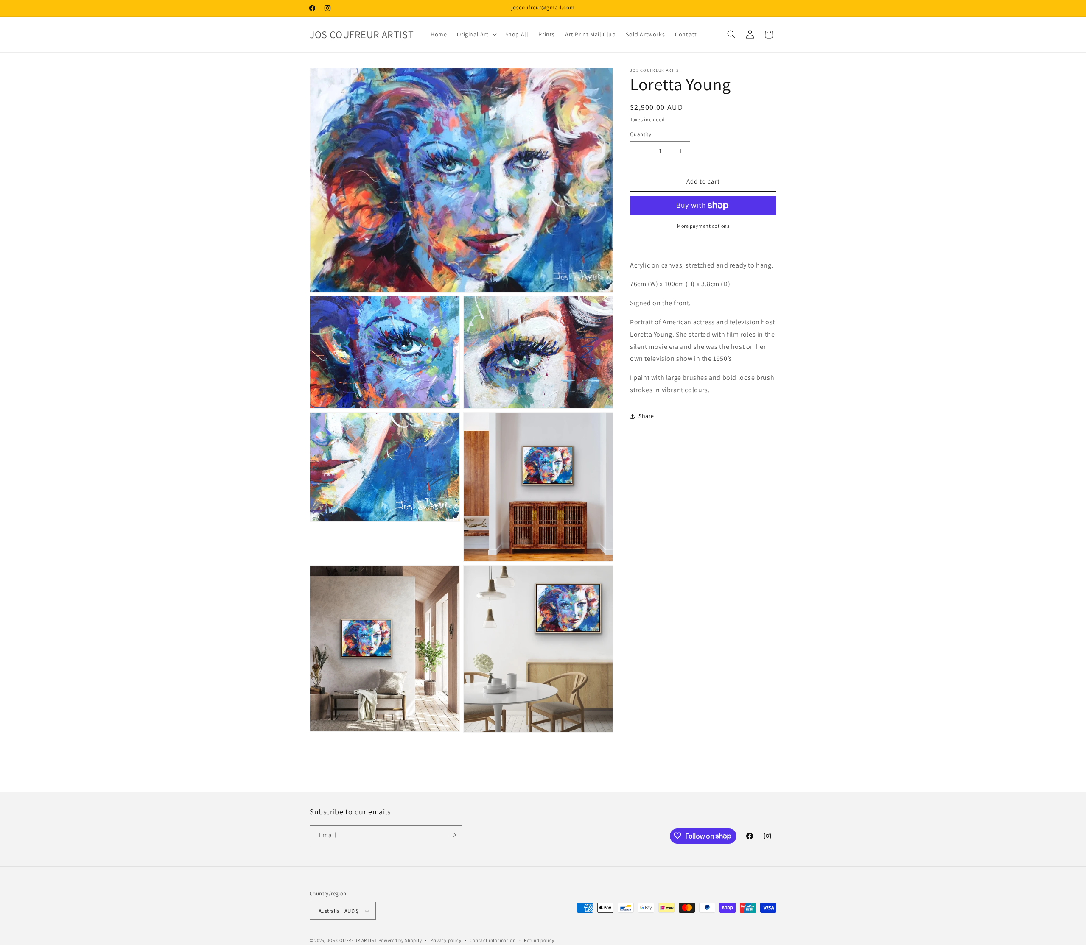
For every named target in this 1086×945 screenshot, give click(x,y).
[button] (476, 34)
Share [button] (646, 416)
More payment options (703, 226)
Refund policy (539, 940)
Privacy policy (446, 940)
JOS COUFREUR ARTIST (352, 941)
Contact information (492, 940)
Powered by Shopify (400, 941)
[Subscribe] (452, 835)
